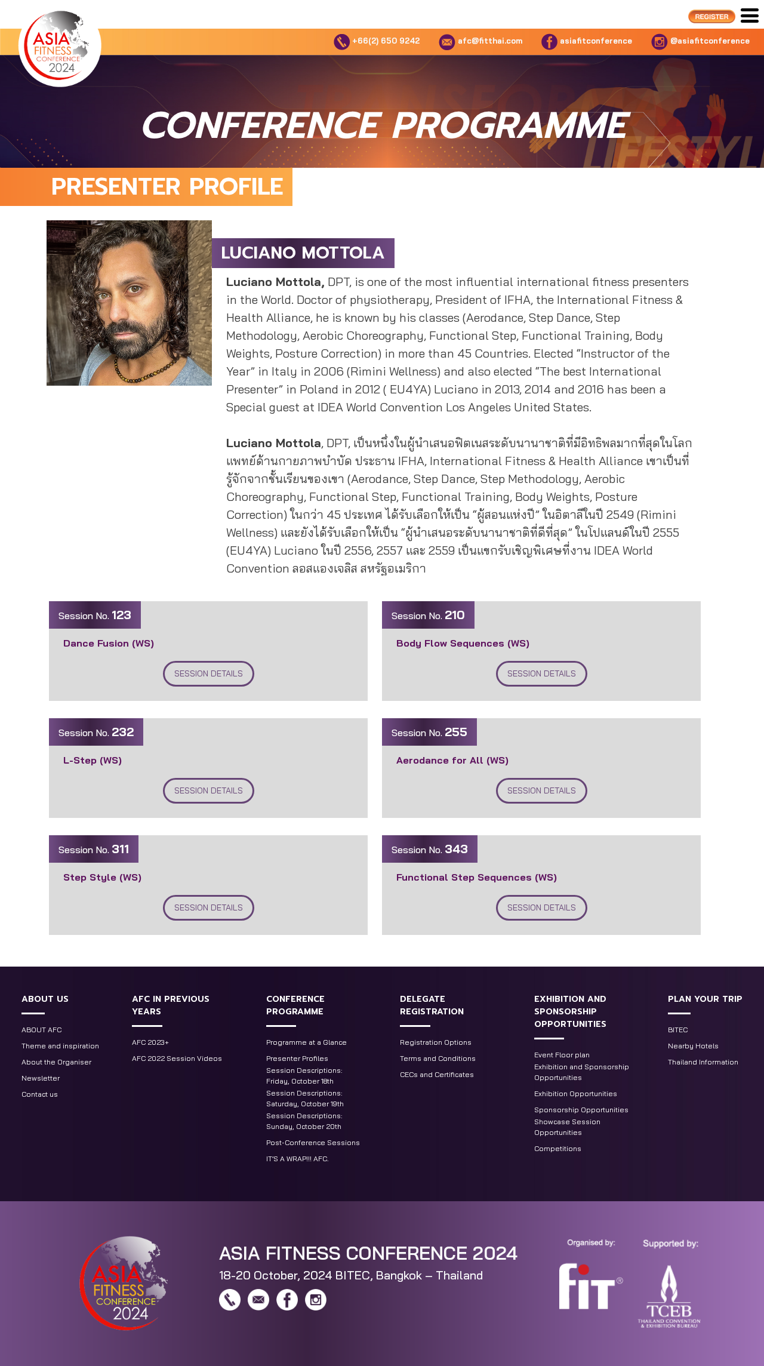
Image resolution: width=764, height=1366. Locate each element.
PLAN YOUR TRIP (705, 999)
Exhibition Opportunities (575, 1093)
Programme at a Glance (306, 1042)
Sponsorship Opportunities (581, 1109)
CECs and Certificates (437, 1074)
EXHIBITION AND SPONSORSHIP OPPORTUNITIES (570, 1011)
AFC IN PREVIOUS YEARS (171, 1005)
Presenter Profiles (297, 1058)
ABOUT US (45, 999)
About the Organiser (56, 1061)
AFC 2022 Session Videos (177, 1058)
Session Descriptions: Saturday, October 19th (305, 1098)
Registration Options (436, 1042)
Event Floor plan (562, 1054)
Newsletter (40, 1077)
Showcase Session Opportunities (567, 1127)
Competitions (557, 1148)
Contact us (39, 1094)
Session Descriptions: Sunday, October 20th (304, 1121)
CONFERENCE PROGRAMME (295, 1005)
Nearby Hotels (693, 1045)
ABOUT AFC (41, 1029)
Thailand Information (703, 1061)
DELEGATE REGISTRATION (432, 1005)
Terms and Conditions (438, 1058)
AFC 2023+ (150, 1042)
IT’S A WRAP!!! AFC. (297, 1158)
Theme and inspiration (60, 1045)
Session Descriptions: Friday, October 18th (304, 1075)
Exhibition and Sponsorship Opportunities (581, 1072)
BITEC (678, 1029)
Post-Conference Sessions (313, 1142)
